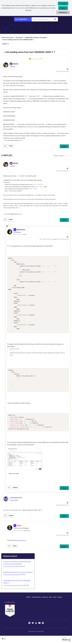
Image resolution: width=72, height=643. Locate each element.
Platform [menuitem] (28, 597)
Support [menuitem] (60, 597)
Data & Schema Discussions (11, 566)
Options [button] (4, 44)
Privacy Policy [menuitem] (40, 631)
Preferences (63, 12)
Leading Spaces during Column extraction (18, 572)
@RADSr (12, 349)
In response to (20, 234)
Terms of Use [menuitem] (31, 631)
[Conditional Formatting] (66, 155)
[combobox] (45, 19)
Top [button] (4, 639)
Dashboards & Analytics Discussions (36, 37)
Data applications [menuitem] (36, 597)
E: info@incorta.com (9, 602)
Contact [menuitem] (54, 597)
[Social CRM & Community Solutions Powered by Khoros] (66, 639)
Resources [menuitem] (45, 597)
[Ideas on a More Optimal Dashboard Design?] (69, 155)
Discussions (19, 37)
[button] (63, 3)
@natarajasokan (20, 540)
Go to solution (37, 59)
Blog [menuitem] (50, 597)
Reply (64, 146)
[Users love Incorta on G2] (9, 610)
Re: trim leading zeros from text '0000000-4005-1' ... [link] (19, 39)
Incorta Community (7, 37)
